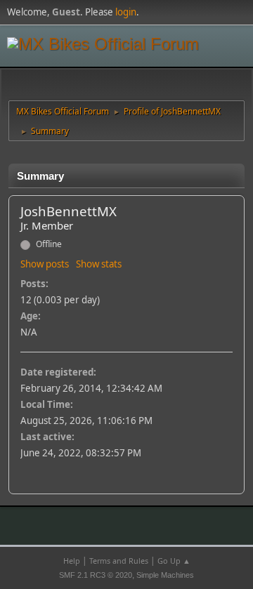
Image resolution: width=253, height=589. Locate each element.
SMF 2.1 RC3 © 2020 (95, 575)
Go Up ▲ (173, 560)
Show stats (99, 264)
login (125, 12)
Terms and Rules (118, 560)
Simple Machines (165, 575)
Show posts (44, 264)
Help (71, 560)
